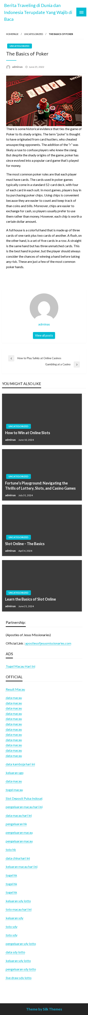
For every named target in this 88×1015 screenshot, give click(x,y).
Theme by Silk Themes (44, 1009)
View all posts (44, 335)
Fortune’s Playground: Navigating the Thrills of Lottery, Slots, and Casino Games (40, 485)
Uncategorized (33, 34)
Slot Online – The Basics (25, 543)
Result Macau (15, 689)
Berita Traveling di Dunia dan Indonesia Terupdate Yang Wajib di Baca (38, 12)
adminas (17, 66)
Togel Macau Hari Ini (20, 666)
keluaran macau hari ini (21, 867)
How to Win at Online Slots (27, 432)
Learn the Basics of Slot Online (30, 599)
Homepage (12, 34)
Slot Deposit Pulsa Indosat (24, 798)
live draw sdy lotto (19, 978)
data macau (14, 703)
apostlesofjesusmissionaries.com (48, 643)
